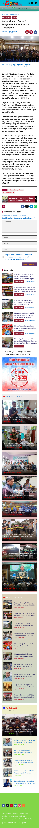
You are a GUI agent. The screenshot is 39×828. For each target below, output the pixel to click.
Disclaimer (13, 816)
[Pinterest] (11, 805)
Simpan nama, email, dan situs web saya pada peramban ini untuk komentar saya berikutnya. (18, 257)
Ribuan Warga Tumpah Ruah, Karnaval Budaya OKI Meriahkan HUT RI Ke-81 (25, 328)
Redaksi (4, 31)
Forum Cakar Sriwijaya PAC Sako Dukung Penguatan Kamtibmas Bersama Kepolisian (25, 696)
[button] (28, 3)
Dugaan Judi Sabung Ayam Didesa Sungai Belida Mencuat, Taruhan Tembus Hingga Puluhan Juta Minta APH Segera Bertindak (24, 686)
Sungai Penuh (9, 193)
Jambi (15, 17)
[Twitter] (27, 206)
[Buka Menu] (32, 3)
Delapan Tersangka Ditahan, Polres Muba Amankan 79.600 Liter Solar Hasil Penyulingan (24, 276)
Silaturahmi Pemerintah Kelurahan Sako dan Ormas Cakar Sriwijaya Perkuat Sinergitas (23, 751)
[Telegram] (31, 206)
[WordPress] (15, 805)
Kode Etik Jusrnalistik (9, 819)
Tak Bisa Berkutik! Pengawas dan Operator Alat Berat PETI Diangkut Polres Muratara (23, 665)
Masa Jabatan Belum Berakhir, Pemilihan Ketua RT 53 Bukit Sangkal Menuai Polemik (24, 315)
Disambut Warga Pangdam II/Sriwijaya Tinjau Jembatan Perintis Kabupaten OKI (24, 302)
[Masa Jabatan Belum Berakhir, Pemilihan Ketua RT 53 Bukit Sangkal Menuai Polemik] (7, 317)
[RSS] (23, 805)
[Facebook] (23, 206)
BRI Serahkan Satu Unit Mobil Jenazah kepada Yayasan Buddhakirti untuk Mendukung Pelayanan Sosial (24, 772)
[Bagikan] (35, 32)
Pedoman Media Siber (20, 813)
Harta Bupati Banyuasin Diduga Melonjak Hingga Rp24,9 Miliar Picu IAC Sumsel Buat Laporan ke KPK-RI (25, 290)
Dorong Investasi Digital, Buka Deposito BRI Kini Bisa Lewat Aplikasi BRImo (24, 782)
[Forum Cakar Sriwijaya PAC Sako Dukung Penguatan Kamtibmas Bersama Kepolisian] (7, 697)
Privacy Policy (6, 813)
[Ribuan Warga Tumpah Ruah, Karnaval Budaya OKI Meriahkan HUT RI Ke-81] (7, 329)
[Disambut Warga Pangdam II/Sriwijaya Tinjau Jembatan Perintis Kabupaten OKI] (7, 304)
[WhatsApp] (35, 206)
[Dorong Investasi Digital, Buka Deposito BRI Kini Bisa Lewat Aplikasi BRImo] (7, 783)
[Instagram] (19, 805)
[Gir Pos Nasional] (12, 3)
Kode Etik (22, 816)
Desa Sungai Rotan (17, 190)
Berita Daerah (6, 17)
